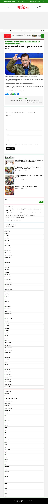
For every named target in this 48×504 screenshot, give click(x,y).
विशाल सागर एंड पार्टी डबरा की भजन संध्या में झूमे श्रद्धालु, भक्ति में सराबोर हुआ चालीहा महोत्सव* (20, 215)
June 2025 (7, 267)
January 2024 (7, 308)
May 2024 (7, 299)
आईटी (6, 415)
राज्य (34, 30)
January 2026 (7, 250)
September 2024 (8, 289)
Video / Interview (8, 405)
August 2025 (7, 262)
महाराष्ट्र (11, 43)
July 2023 (7, 323)
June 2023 (7, 325)
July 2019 (7, 330)
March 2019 (7, 340)
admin (7, 51)
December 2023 (8, 311)
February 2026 (8, 247)
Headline (7, 393)
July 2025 (7, 264)
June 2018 (7, 362)
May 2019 (7, 335)
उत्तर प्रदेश (22, 41)
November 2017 (8, 379)
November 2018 (8, 350)
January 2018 (7, 374)
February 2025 (8, 277)
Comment (8, 115)
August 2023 (7, 320)
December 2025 (8, 252)
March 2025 (7, 274)
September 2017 (8, 384)
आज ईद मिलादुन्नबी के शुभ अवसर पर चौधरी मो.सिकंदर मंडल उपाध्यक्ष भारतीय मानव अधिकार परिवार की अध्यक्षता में (23, 212)
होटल (6, 495)
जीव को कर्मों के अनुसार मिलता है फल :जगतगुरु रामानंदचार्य (31, 1)
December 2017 (8, 376)
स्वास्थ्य (6, 486)
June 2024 (7, 296)
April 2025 (7, 272)
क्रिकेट (6, 425)
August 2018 (7, 357)
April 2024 (7, 301)
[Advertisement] (24, 20)
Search (6, 199)
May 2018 (7, 364)
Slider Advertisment (9, 396)
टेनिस (6, 447)
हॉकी (6, 493)
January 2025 (7, 279)
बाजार (25, 30)
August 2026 (7, 233)
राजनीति (30, 30)
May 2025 (7, 269)
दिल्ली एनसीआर (34, 41)
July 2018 (7, 359)
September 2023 (8, 318)
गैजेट (6, 432)
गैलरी (6, 435)
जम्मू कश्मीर (7, 439)
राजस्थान (15, 43)
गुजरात (26, 41)
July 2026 (7, 235)
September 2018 (8, 355)
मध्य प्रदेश (6, 43)
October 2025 (8, 257)
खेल (14, 30)
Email (7, 134)
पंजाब (6, 456)
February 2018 (8, 372)
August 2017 (7, 386)
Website (7, 139)
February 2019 (8, 342)
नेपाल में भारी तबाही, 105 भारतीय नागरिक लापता (13, 220)
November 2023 (8, 313)
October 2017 (8, 381)
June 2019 (7, 333)
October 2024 (8, 286)
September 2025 (8, 260)
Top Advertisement (9, 400)
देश (21, 30)
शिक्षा (6, 483)
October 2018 (8, 352)
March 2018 (7, 369)
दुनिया (18, 30)
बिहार (6, 464)
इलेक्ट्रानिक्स (7, 420)
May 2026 (7, 240)
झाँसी (10, 30)
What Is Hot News (9, 41)
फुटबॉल (6, 459)
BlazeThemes (21, 501)
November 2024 (8, 284)
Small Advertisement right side (11, 398)
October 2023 (8, 316)
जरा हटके (6, 442)
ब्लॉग (6, 469)
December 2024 (8, 282)
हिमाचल (6, 491)
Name (7, 129)
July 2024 (7, 294)
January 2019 (7, 345)
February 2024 (8, 306)
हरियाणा (19, 43)
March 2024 (7, 303)
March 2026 (7, 245)
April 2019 (7, 337)
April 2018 (7, 367)
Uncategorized (8, 403)
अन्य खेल (6, 413)
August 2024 (7, 291)
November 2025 (8, 255)
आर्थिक (6, 417)
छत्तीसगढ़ (29, 41)
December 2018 (8, 347)
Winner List (16, 41)
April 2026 (7, 243)
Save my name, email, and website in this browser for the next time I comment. (22, 144)
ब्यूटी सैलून (7, 466)
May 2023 (7, 328)
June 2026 (7, 238)
